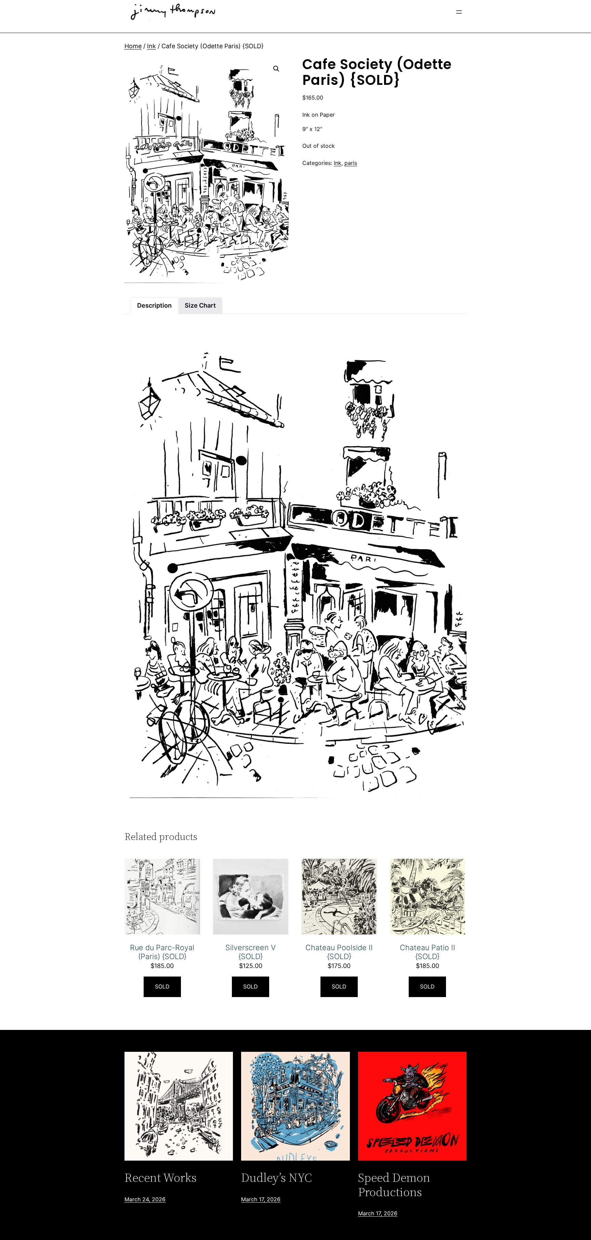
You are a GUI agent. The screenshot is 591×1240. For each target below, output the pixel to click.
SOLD (162, 986)
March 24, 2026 (145, 1199)
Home (133, 46)
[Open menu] (459, 12)
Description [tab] (154, 305)
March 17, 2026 (260, 1199)
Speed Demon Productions (394, 1185)
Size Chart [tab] (200, 305)
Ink (151, 46)
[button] (276, 69)
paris (350, 162)
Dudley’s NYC (276, 1178)
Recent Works (160, 1178)
